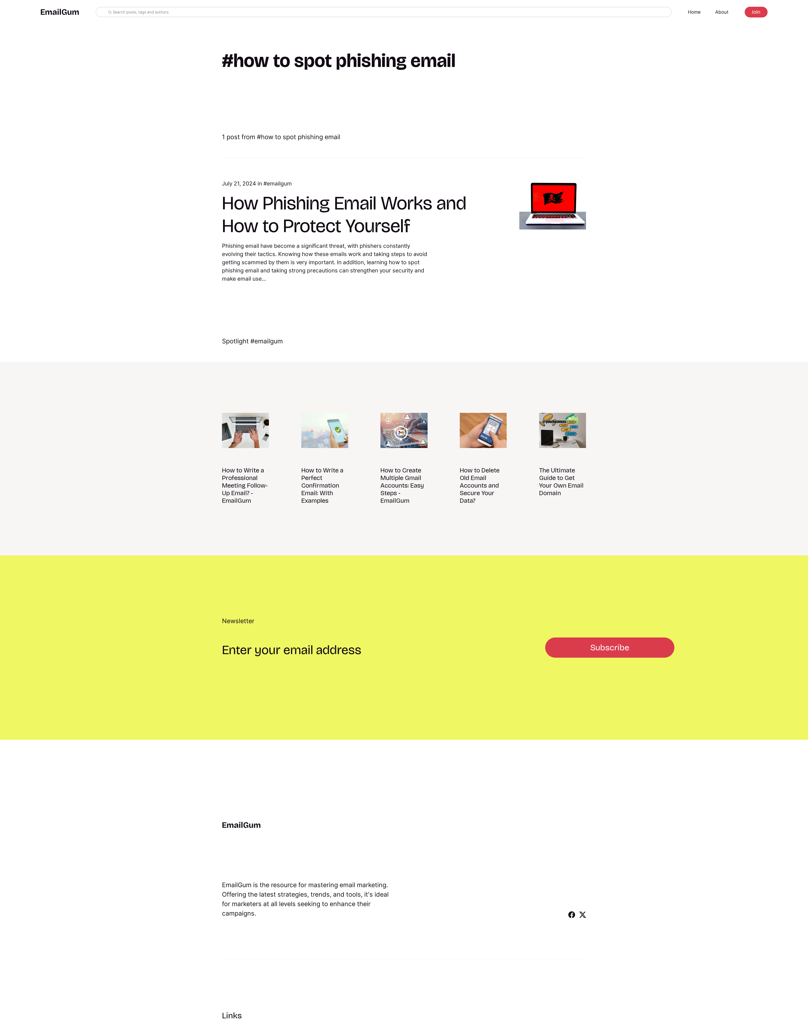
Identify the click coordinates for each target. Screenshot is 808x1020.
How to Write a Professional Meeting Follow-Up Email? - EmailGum (245, 485)
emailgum (279, 183)
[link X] (582, 916)
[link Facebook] (571, 916)
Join (756, 12)
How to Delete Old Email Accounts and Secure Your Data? (480, 485)
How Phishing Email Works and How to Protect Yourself (344, 214)
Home (694, 12)
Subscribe (609, 648)
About (721, 12)
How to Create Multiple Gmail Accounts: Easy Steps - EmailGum (402, 485)
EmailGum (59, 12)
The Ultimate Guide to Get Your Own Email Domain (561, 482)
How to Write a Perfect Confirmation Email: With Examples (322, 485)
